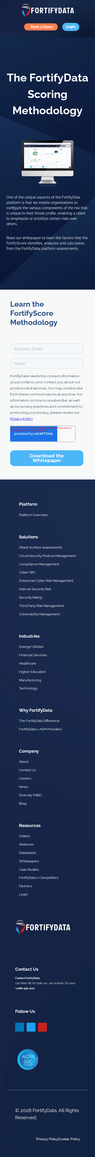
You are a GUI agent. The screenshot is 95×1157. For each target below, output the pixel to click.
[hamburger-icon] (7, 27)
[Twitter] (31, 1027)
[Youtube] (42, 1027)
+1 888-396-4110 (25, 988)
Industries (29, 636)
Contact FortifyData (27, 978)
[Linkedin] (19, 1027)
